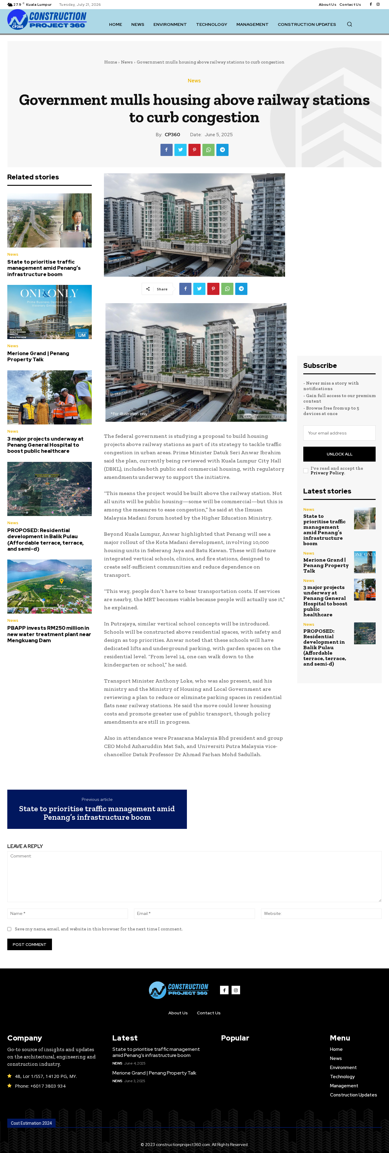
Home (110, 62)
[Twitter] (180, 150)
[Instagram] (378, 4)
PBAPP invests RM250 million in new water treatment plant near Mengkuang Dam (49, 634)
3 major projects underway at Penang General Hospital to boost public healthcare (45, 445)
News (127, 62)
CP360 (172, 134)
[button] (349, 24)
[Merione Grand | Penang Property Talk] (49, 312)
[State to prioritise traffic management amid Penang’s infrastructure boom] (49, 220)
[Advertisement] (339, 264)
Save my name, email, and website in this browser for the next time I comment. (99, 929)
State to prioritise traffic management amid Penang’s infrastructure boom (44, 268)
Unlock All (340, 454)
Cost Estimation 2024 (31, 1123)
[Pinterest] (194, 150)
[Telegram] (222, 150)
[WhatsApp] (208, 150)
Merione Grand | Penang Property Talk (38, 356)
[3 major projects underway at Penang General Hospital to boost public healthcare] (49, 397)
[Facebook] (370, 4)
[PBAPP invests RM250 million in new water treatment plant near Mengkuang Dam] (49, 586)
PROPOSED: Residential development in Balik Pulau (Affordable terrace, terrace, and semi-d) (45, 539)
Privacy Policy (327, 473)
